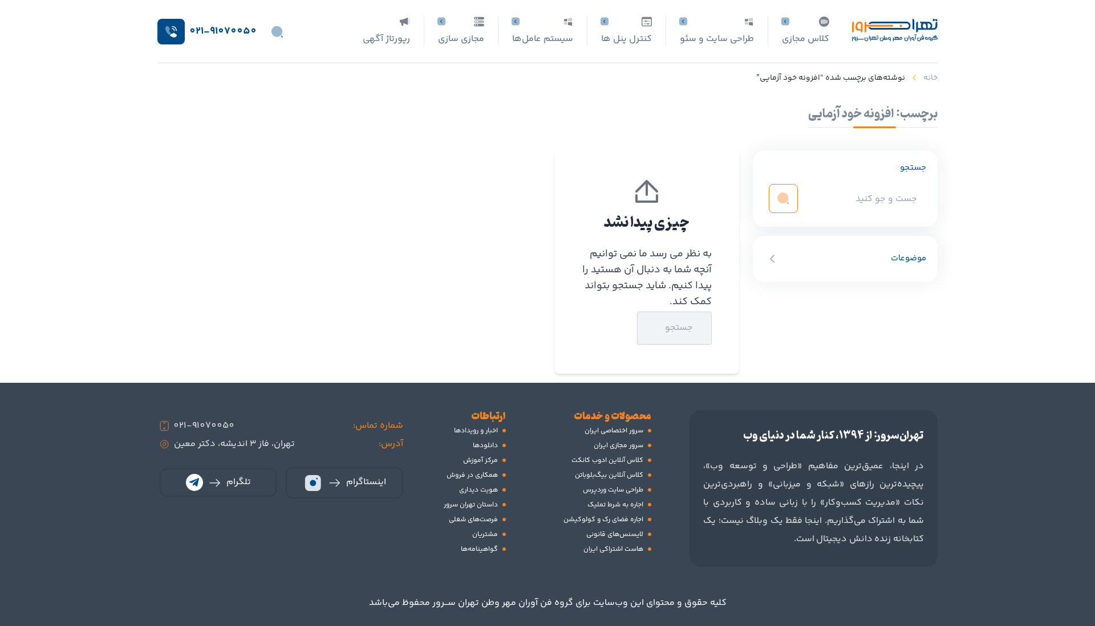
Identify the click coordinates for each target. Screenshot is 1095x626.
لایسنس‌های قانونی (614, 534)
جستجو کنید (609, 328)
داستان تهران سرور (471, 505)
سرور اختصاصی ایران (614, 430)
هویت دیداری (478, 490)
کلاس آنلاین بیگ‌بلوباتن (609, 475)
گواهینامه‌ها (479, 549)
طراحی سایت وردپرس (613, 490)
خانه (930, 78)
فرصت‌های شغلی (473, 519)
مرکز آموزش (480, 460)
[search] (783, 198)
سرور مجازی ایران (618, 445)
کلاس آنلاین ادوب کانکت (607, 460)
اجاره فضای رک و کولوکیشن (603, 519)
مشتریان (485, 534)
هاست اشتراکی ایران (613, 549)
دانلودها (485, 445)
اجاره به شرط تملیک (615, 505)
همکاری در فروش (472, 475)
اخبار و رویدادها (476, 430)
